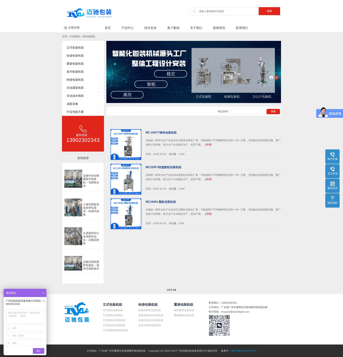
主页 (64, 36)
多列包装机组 (83, 71)
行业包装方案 (83, 111)
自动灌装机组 (83, 87)
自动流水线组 (83, 95)
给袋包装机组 (83, 55)
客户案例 (173, 28)
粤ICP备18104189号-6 (243, 350)
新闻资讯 (219, 28)
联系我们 (242, 28)
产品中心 (127, 28)
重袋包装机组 (83, 63)
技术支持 (150, 28)
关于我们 (196, 28)
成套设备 (83, 103)
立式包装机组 (83, 47)
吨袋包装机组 (83, 79)
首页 (108, 28)
